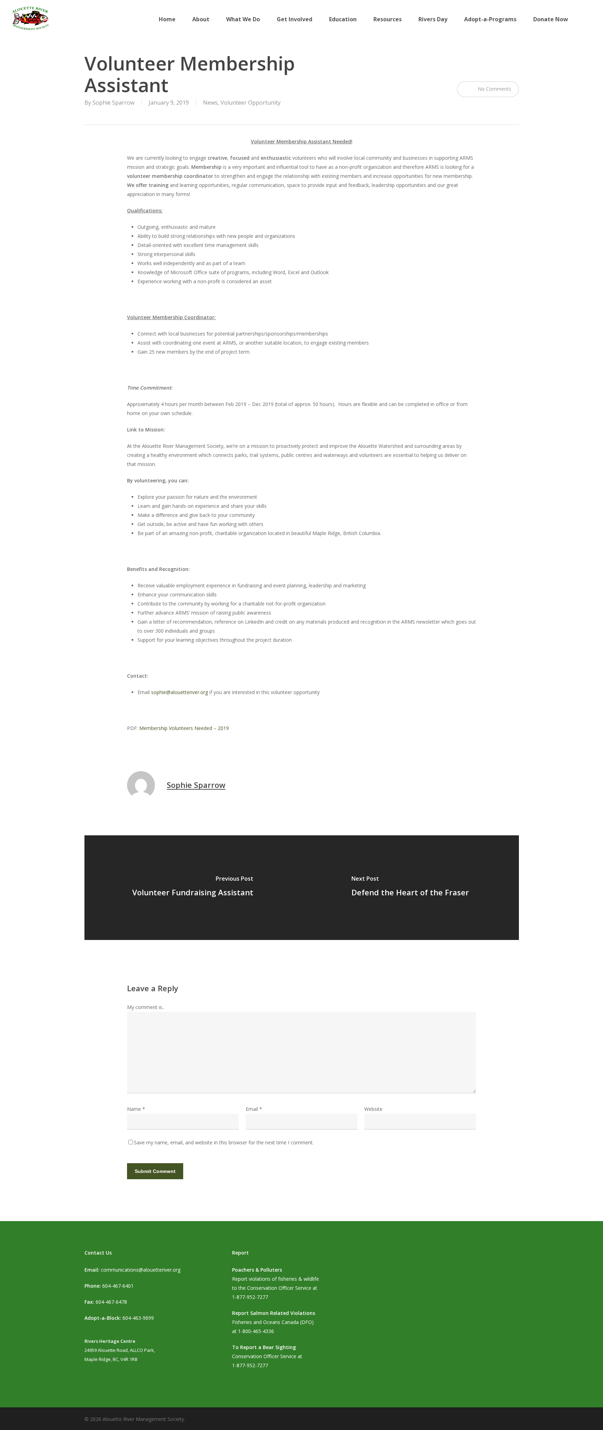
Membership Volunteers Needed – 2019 (184, 728)
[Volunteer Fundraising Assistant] (193, 887)
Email (254, 1109)
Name (136, 1109)
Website (373, 1109)
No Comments (493, 88)
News (210, 102)
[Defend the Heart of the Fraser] (410, 887)
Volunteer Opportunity (251, 102)
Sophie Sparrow (113, 102)
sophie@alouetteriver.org (179, 692)
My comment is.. (145, 1007)
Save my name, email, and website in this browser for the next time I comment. (224, 1142)
